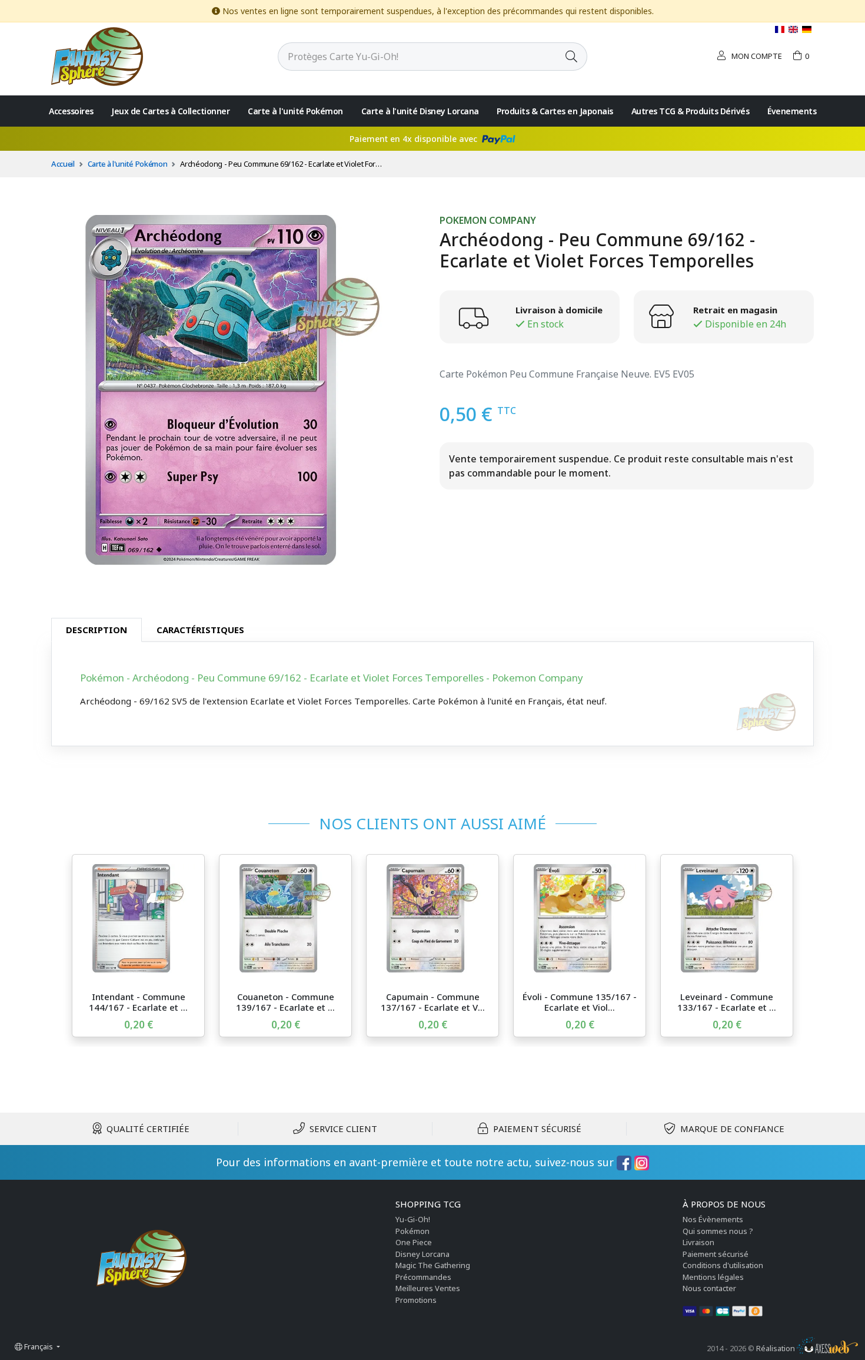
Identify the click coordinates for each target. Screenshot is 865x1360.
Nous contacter (709, 1288)
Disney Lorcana (422, 1254)
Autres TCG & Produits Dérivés (690, 111)
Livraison (698, 1242)
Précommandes (423, 1277)
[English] (794, 29)
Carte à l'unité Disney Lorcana (420, 111)
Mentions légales (713, 1277)
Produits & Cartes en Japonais (555, 111)
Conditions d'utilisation (723, 1265)
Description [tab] (96, 630)
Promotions (416, 1300)
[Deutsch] (806, 29)
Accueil (63, 163)
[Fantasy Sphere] (97, 55)
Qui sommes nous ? (718, 1231)
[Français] (780, 29)
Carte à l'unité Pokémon (295, 111)
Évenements (791, 111)
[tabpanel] (432, 694)
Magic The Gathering (432, 1265)
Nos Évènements (713, 1219)
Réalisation (776, 1348)
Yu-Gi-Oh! (412, 1219)
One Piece (413, 1242)
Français (38, 1346)
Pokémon (412, 1231)
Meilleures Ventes (427, 1288)
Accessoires (71, 111)
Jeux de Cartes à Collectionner (170, 111)
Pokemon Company (488, 220)
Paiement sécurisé (715, 1254)
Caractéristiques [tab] (200, 630)
